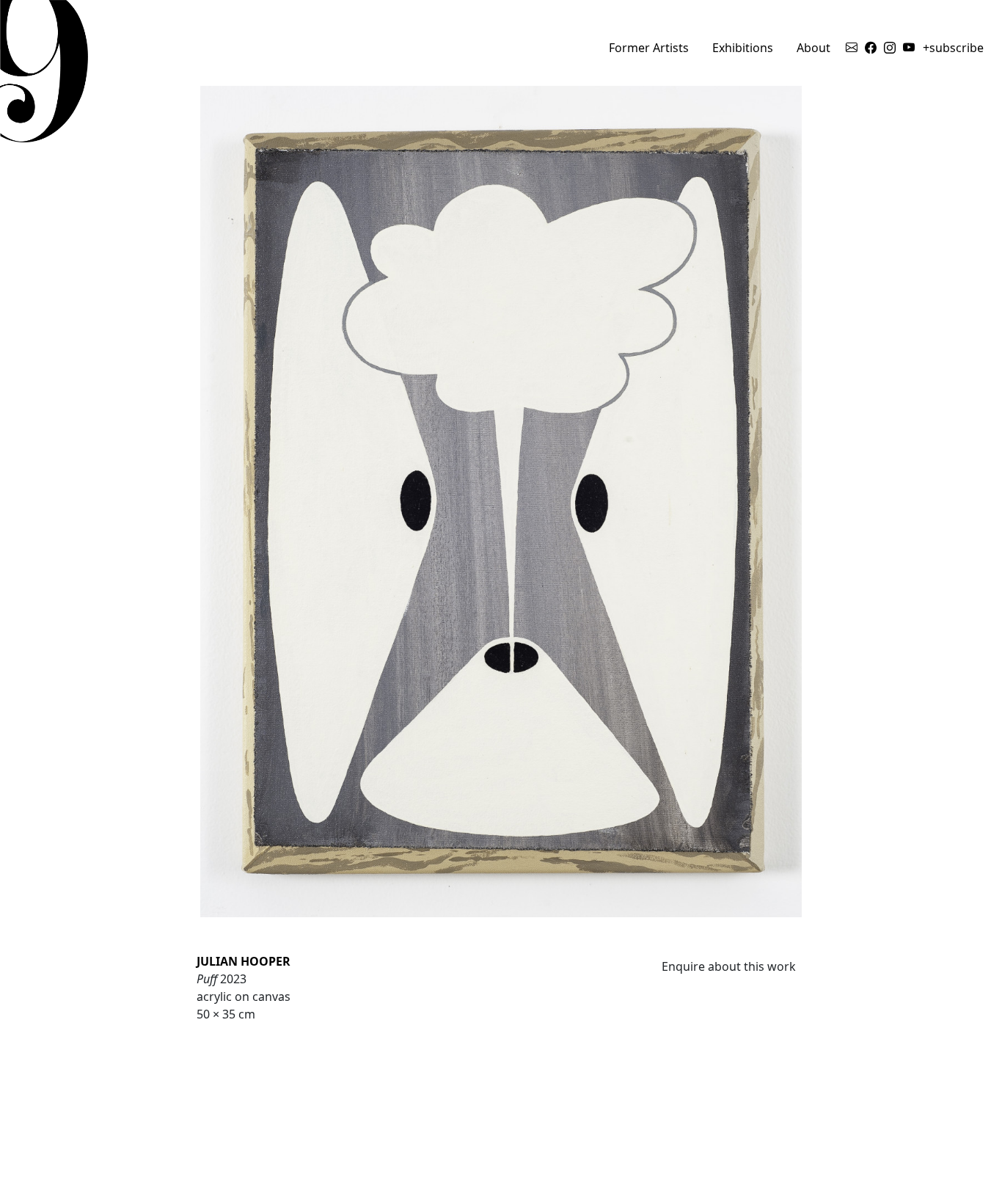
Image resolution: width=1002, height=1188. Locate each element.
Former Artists (649, 48)
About (813, 48)
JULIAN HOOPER (243, 961)
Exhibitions (742, 48)
